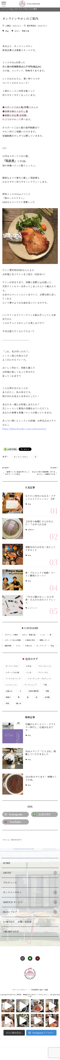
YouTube (15, 822)
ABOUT (7, 872)
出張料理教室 (32, 691)
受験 (46, 691)
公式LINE (44, 814)
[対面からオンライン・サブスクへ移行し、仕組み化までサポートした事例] (12, 732)
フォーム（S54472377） (12, 839)
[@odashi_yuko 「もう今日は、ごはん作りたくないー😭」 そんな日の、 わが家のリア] (22, 1005)
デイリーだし (42, 672)
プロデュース (10, 882)
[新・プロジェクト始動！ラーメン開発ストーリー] (12, 579)
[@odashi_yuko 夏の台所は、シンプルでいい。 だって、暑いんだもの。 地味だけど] (37, 1005)
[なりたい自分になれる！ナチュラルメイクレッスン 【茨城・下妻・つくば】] (12, 503)
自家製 (46, 697)
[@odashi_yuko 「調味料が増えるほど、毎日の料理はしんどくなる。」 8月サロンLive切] (37, 1020)
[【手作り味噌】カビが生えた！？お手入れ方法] (12, 528)
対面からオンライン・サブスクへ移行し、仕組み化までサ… (40, 727)
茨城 (6, 703)
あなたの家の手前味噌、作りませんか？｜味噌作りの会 (43, 473)
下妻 (44, 685)
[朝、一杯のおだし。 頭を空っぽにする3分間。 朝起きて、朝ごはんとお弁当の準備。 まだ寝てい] (8, 1005)
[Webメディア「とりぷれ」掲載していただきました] (12, 758)
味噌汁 (7, 697)
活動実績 (7, 645)
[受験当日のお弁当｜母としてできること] (12, 554)
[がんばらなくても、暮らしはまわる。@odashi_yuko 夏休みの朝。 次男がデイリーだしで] (52, 1020)
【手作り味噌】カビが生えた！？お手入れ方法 (39, 523)
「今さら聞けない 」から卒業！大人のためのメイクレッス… (40, 599)
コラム (18, 645)
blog (6, 31)
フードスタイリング (12, 679)
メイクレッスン (10, 685)
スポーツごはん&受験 (12, 640)
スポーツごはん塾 (11, 672)
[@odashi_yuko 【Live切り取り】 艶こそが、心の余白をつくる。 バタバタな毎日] (8, 1020)
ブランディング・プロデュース (38, 679)
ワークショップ (29, 685)
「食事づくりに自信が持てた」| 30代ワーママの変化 (17, 473)
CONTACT (17, 921)
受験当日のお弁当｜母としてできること (40, 548)
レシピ (42, 634)
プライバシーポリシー (19, 990)
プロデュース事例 (11, 634)
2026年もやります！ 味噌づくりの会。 (41, 778)
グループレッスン (44, 666)
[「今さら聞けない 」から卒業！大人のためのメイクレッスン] (12, 605)
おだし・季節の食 (21, 31)
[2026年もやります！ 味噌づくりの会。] (12, 784)
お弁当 (27, 666)
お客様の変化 (30, 640)
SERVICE (13, 902)
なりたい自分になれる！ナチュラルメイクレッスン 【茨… (41, 497)
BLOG (10, 911)
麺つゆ (17, 703)
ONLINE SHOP (11, 931)
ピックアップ (32, 608)
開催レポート (45, 640)
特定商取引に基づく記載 (39, 990)
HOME (6, 863)
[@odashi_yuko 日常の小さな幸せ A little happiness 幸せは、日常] (22, 1020)
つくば (27, 672)
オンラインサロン (21, 456)
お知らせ (31, 530)
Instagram (15, 814)
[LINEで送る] (10, 449)
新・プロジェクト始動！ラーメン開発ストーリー (40, 574)
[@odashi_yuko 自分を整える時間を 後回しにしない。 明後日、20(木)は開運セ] (52, 1005)
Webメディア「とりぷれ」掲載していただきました (40, 752)
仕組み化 (8, 691)
